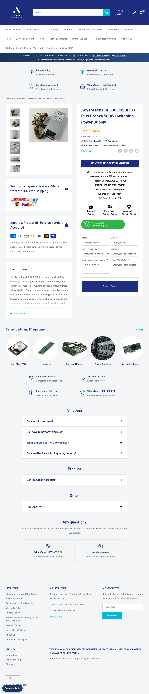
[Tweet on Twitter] (131, 150)
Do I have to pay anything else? (45, 431)
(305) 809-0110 (45, 56)
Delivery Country (90, 249)
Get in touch (55, 616)
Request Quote (120, 56)
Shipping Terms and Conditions (22, 593)
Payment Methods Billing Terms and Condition (22, 619)
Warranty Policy (14, 608)
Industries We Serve (106, 38)
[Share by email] (137, 150)
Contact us (126, 38)
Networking (113, 29)
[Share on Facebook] (120, 150)
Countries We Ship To (17, 639)
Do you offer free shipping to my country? (52, 453)
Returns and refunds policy (19, 603)
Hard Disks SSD (34, 29)
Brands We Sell (79, 38)
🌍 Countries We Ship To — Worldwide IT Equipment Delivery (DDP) (39, 48)
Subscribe (112, 615)
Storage (54, 29)
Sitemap (10, 664)
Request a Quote (12, 688)
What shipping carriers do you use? (48, 442)
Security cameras (58, 38)
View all (139, 329)
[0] (141, 12)
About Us (10, 634)
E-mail (114, 237)
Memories (69, 29)
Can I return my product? (42, 479)
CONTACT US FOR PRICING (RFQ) (110, 163)
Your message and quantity (95, 260)
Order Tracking (13, 659)
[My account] (134, 12)
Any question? (35, 506)
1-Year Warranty (102, 56)
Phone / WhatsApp (120, 260)
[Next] (143, 348)
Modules (129, 29)
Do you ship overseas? (40, 421)
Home (8, 98)
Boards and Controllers (90, 29)
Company (115, 249)
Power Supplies (14, 29)
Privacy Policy (13, 612)
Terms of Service (14, 598)
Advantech (86, 151)
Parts (41, 38)
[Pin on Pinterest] (126, 150)
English (10, 677)
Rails (8, 38)
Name (84, 237)
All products (19, 98)
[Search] (106, 12)
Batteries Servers (25, 38)
